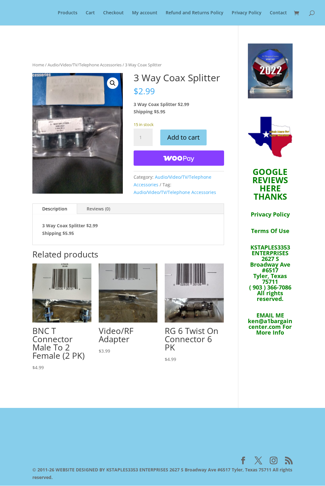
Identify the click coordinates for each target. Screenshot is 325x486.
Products (67, 13)
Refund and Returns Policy (194, 13)
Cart (90, 13)
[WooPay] (179, 158)
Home (38, 65)
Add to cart (183, 137)
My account (144, 13)
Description (54, 209)
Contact (278, 13)
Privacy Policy (247, 13)
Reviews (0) (98, 209)
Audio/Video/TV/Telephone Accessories (85, 65)
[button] (112, 83)
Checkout (113, 13)
